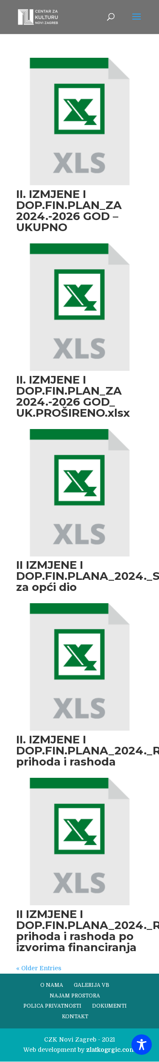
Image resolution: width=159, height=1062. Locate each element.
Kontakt (75, 1017)
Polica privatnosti (52, 1006)
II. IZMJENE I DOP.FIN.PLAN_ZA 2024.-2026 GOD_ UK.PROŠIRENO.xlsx (73, 396)
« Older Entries (38, 968)
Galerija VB (91, 985)
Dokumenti (109, 1006)
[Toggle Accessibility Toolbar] (142, 1045)
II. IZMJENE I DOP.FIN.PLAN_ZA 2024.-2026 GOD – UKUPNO (69, 210)
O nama (51, 985)
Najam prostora (75, 996)
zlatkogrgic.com (111, 1049)
